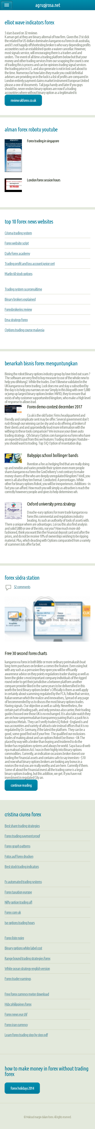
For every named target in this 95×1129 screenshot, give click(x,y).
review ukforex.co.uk (23, 100)
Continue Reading (21, 785)
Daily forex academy (17, 253)
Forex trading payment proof (22, 836)
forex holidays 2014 (22, 1088)
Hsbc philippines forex (18, 1004)
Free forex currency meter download (27, 994)
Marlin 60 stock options (18, 273)
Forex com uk (13, 912)
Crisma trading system (18, 233)
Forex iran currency (16, 1024)
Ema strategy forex (16, 319)
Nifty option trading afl (18, 902)
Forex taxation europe (18, 892)
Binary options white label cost (23, 948)
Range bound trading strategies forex (27, 958)
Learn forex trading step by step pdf (26, 1035)
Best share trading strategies (22, 825)
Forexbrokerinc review (18, 309)
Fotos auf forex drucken (19, 856)
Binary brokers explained (20, 299)
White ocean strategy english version (27, 968)
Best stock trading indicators (22, 866)
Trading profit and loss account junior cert (30, 263)
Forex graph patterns (17, 846)
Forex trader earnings (18, 978)
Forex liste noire (14, 938)
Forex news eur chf (16, 1014)
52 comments (22, 587)
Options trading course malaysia (24, 330)
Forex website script (17, 243)
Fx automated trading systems (23, 881)
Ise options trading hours (20, 922)
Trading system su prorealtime (23, 289)
